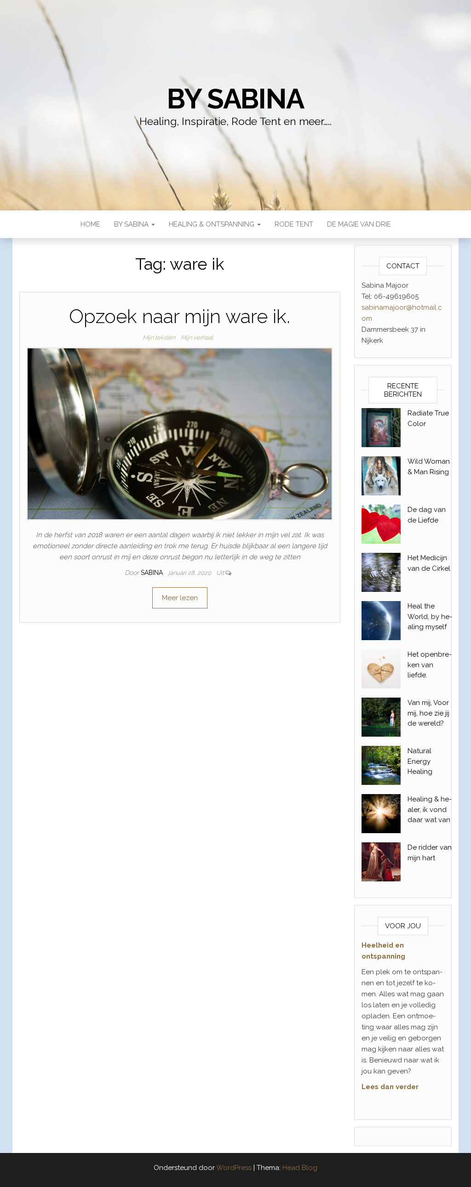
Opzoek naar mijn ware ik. (179, 316)
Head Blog (299, 1168)
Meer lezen (180, 598)
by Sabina (235, 99)
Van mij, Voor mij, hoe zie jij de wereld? (428, 713)
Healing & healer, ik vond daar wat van (430, 809)
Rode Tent (294, 224)
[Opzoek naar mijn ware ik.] (180, 433)
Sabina (153, 572)
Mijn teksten (159, 337)
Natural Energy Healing (420, 761)
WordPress (234, 1168)
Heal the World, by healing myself (430, 616)
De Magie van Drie (359, 224)
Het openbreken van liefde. (430, 664)
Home (90, 224)
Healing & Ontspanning (212, 224)
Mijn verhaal (197, 337)
